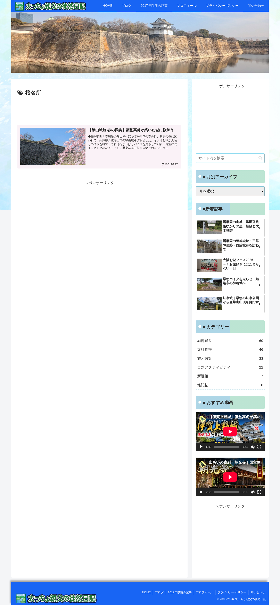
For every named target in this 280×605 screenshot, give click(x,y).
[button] (260, 158)
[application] (230, 431)
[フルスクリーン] (259, 447)
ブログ (159, 592)
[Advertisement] (99, 109)
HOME (146, 592)
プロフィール (204, 592)
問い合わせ (257, 592)
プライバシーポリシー (231, 592)
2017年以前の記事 (180, 592)
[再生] (201, 447)
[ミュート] (253, 447)
